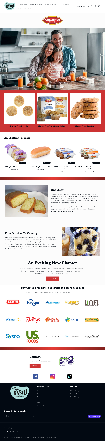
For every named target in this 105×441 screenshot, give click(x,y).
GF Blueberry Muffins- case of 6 (65, 168)
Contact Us (40, 406)
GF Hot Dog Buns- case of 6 (40, 167)
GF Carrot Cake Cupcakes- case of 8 (89, 168)
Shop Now (52, 278)
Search (39, 391)
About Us (40, 397)
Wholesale (40, 400)
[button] (48, 4)
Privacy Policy (74, 391)
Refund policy (41, 437)
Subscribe (35, 366)
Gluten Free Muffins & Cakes (51, 126)
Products (40, 394)
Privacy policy (32, 437)
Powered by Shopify (21, 437)
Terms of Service (75, 394)
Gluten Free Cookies (84, 126)
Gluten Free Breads (18, 126)
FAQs (39, 403)
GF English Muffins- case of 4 (15, 167)
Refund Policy (74, 397)
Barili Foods (12, 437)
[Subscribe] (33, 416)
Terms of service (51, 437)
